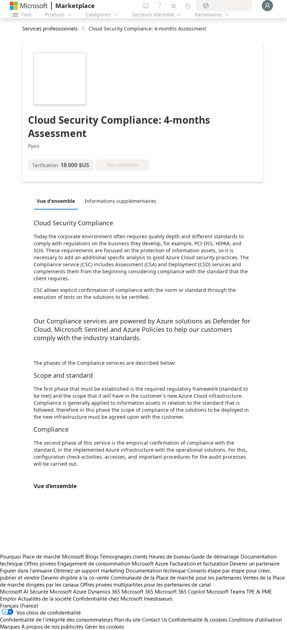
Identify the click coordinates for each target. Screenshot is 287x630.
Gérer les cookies (104, 626)
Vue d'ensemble (56, 201)
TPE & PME (259, 591)
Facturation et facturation (199, 563)
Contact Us (154, 619)
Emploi (8, 598)
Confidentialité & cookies (197, 619)
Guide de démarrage (215, 556)
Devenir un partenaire (255, 563)
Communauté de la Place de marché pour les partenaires (176, 577)
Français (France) (19, 605)
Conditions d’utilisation (255, 619)
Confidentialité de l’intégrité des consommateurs (56, 619)
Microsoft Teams (225, 591)
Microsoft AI (14, 591)
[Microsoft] (29, 6)
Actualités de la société (44, 598)
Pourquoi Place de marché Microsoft (42, 556)
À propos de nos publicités (52, 626)
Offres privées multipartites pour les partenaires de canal (145, 584)
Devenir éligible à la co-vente (75, 577)
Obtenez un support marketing (89, 570)
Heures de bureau (169, 556)
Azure (79, 591)
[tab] (58, 200)
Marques (10, 626)
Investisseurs (158, 598)
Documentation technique (156, 570)
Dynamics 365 (104, 591)
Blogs (91, 556)
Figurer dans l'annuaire (26, 570)
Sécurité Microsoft (51, 591)
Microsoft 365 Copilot (180, 591)
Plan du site (127, 619)
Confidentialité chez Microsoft (107, 598)
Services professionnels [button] (50, 28)
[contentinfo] (83, 29)
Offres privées (40, 563)
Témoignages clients (123, 556)
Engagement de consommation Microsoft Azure (113, 563)
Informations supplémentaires (120, 201)
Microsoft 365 (137, 591)
